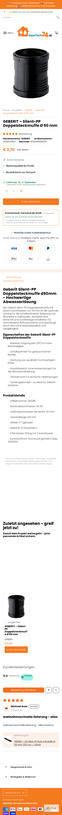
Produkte (17, 110)
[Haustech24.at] (33, 33)
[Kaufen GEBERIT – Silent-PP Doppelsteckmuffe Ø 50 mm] (16, 606)
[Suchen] (58, 17)
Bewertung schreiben (23, 690)
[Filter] (48, 690)
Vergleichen (14, 622)
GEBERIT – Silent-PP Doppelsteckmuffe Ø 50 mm (16, 630)
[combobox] (29, 17)
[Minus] (6, 190)
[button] (56, 33)
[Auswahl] (21, 190)
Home (6, 110)
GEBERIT (25, 138)
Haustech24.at (9, 799)
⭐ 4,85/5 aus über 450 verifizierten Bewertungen (31, 11)
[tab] (13, 278)
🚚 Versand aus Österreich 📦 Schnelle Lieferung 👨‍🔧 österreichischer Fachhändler (31, 4)
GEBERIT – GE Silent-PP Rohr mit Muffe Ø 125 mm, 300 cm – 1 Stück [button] (34, 743)
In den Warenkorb (31, 201)
